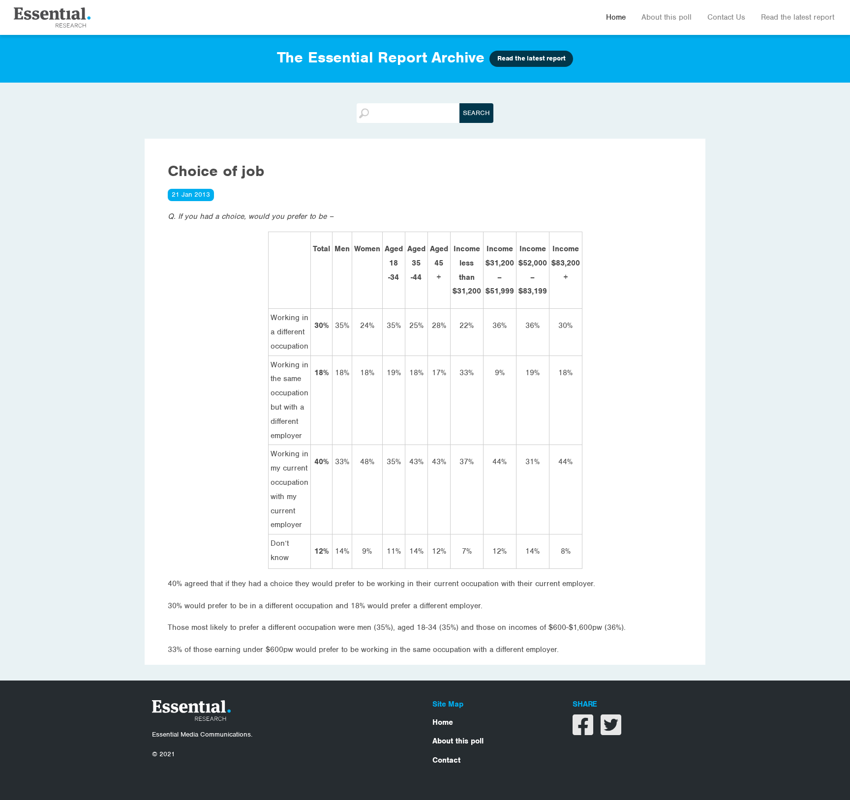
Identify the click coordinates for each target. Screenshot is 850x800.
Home (616, 17)
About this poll (666, 17)
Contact (446, 760)
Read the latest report (797, 17)
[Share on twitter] (611, 731)
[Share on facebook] (584, 731)
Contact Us (726, 17)
